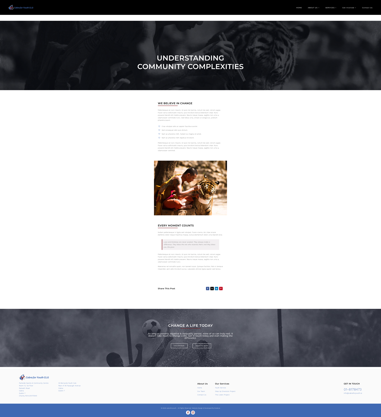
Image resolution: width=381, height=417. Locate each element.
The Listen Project (222, 395)
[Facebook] (207, 288)
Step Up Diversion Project (225, 391)
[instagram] (193, 413)
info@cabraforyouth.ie (353, 393)
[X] (212, 288)
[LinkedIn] (216, 288)
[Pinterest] (221, 288)
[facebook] (188, 413)
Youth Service (220, 388)
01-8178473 (353, 389)
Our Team (201, 391)
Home (199, 388)
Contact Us (201, 395)
